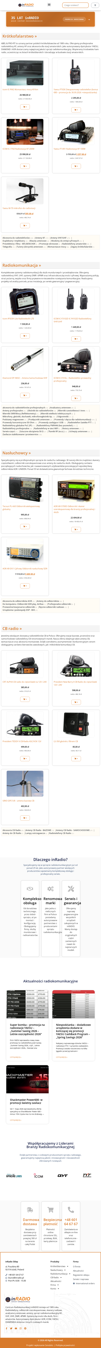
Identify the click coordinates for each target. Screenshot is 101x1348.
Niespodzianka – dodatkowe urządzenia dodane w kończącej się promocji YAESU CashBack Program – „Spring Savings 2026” (73, 1031)
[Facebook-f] (6, 1328)
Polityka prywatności (65, 1345)
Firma (53, 1285)
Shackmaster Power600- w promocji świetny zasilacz (26, 1101)
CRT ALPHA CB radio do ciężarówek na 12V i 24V (25, 682)
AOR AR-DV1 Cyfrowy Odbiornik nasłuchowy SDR (25, 568)
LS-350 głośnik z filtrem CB (66, 741)
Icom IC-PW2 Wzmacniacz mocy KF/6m (20, 89)
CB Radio (54, 1277)
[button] (49, 5)
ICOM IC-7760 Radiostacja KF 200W (18, 148)
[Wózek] (95, 5)
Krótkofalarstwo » (19, 36)
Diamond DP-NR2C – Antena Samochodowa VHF (25, 378)
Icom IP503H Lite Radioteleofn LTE (18, 318)
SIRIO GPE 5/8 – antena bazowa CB (18, 800)
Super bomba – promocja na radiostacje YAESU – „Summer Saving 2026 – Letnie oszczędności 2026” (27, 1029)
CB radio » (12, 628)
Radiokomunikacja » (21, 265)
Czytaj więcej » (15, 1057)
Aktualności (55, 1281)
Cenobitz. (49, 1345)
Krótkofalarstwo (57, 1266)
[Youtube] (16, 1328)
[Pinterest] (25, 1328)
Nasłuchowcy (56, 1270)
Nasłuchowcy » (16, 452)
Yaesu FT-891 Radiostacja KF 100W (69, 148)
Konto (53, 1288)
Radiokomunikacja (58, 1274)
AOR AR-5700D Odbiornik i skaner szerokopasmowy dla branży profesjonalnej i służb (74, 509)
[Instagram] (20, 1328)
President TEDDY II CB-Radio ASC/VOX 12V (22, 741)
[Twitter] (11, 1328)
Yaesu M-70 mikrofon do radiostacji (19, 208)
